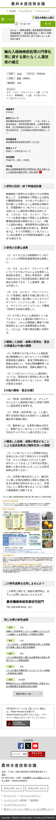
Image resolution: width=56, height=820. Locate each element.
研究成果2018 (30, 33)
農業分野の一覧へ (24, 694)
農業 (19, 78)
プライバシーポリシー (30, 796)
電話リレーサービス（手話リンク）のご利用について (29, 809)
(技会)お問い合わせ (13, 788)
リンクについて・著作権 (15, 800)
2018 (19, 74)
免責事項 (34, 800)
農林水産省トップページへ (36, 754)
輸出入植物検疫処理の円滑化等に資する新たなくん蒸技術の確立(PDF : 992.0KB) (28, 170)
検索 (48, 23)
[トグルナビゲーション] (2, 19)
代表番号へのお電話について (36, 778)
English (12, 11)
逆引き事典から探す (44, 17)
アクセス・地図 (19, 754)
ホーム (13, 30)
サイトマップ (42, 11)
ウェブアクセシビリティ (15, 805)
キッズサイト (26, 11)
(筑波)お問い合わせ (37, 788)
